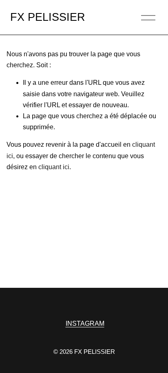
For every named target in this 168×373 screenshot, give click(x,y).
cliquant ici (53, 166)
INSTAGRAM (85, 323)
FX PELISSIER (47, 17)
